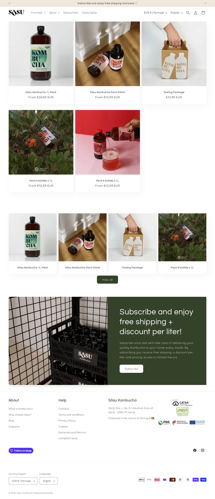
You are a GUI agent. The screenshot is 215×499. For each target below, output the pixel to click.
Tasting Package (174, 92)
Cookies (63, 426)
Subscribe (131, 368)
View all (107, 279)
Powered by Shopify (43, 493)
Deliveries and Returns (72, 432)
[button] (38, 12)
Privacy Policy (67, 420)
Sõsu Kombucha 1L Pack (41, 92)
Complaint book (68, 438)
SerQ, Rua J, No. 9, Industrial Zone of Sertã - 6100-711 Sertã (130, 410)
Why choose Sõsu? (20, 414)
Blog (11, 420)
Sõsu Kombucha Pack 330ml (107, 92)
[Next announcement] (205, 3)
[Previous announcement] (9, 3)
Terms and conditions (71, 414)
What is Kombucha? (20, 408)
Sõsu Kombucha (25, 493)
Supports (14, 426)
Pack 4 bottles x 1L (41, 181)
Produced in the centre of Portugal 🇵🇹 (131, 418)
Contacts (64, 408)
